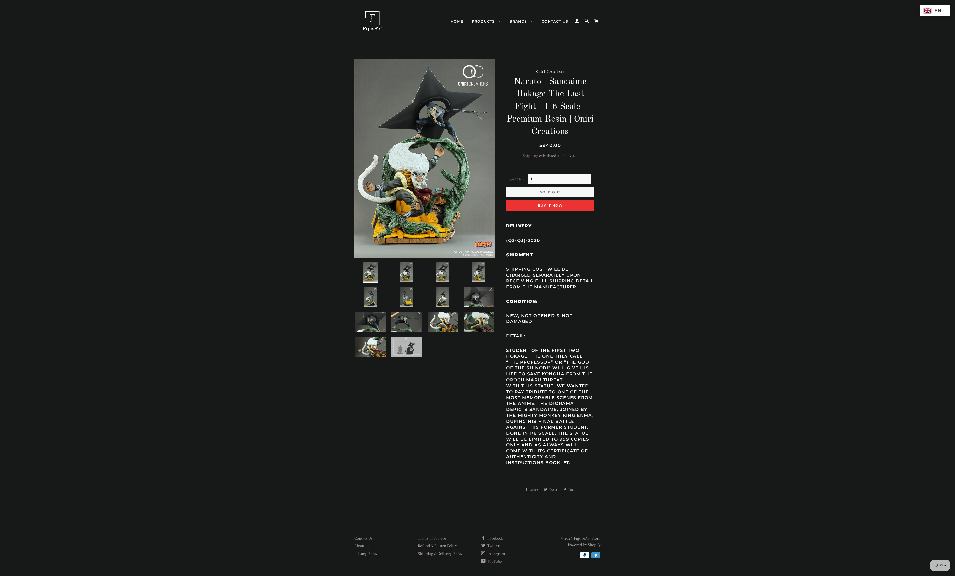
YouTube (494, 561)
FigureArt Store (587, 538)
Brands (518, 21)
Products (484, 21)
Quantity (517, 179)
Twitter (493, 545)
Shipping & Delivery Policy (440, 553)
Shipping (530, 155)
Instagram (495, 553)
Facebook (494, 538)
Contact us (555, 21)
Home (457, 21)
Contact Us (363, 538)
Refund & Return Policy (437, 545)
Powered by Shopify (584, 544)
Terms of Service (432, 538)
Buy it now (550, 205)
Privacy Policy (365, 553)
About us (361, 545)
